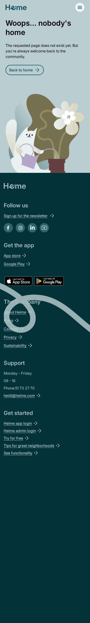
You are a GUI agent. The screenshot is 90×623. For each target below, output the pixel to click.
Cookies (11, 328)
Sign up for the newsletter (26, 215)
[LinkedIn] (32, 227)
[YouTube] (44, 227)
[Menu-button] (79, 7)
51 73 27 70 (25, 388)
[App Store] (18, 281)
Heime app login (18, 423)
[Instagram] (20, 227)
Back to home (21, 70)
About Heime (15, 312)
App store (12, 255)
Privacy (10, 337)
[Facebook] (8, 227)
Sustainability (15, 345)
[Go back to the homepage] (16, 7)
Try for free (13, 438)
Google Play (14, 264)
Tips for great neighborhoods (29, 445)
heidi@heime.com (19, 395)
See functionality (18, 453)
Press (8, 320)
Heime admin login (20, 430)
